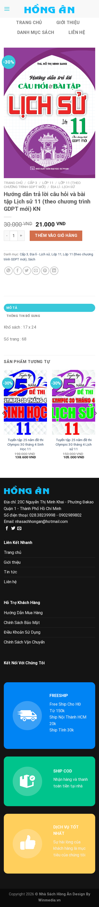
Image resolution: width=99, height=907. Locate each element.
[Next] (95, 423)
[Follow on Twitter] (13, 528)
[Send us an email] (19, 528)
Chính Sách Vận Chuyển (24, 642)
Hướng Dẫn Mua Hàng (23, 612)
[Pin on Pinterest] (45, 271)
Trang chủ (29, 22)
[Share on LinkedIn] (54, 271)
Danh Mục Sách (35, 32)
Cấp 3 (32, 183)
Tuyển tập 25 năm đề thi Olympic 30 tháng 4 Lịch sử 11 (74, 444)
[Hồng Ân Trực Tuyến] (49, 9)
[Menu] (7, 9)
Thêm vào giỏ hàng (56, 235)
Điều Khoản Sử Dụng (22, 632)
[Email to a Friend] (36, 271)
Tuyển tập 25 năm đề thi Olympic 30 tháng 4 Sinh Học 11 (25, 444)
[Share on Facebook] (17, 271)
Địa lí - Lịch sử (63, 187)
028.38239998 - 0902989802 (55, 515)
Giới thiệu (68, 22)
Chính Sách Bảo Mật (22, 622)
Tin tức (10, 572)
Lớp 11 (48, 183)
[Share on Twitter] (27, 271)
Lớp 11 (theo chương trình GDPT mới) (42, 185)
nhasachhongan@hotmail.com (41, 521)
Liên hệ (77, 32)
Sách (31, 259)
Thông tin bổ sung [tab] (23, 316)
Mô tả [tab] (11, 308)
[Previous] (3, 423)
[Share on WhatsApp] (8, 271)
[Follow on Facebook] (7, 528)
